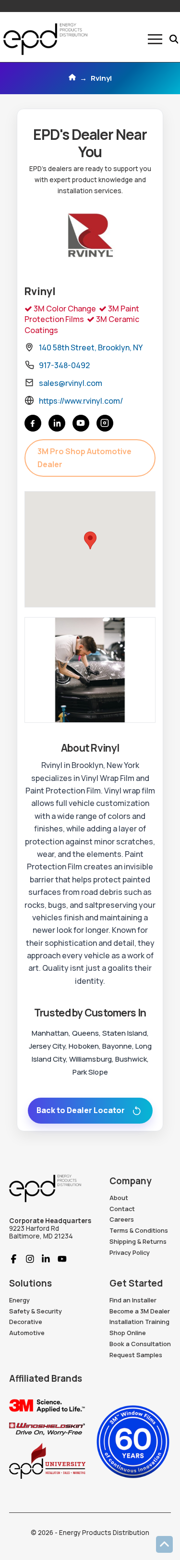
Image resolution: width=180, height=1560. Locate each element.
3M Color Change (64, 308)
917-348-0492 (64, 365)
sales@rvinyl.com (70, 383)
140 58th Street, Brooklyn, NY (91, 347)
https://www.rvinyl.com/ (81, 401)
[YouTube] (80, 423)
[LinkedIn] (56, 423)
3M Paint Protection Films (81, 313)
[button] (155, 39)
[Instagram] (104, 423)
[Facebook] (32, 423)
